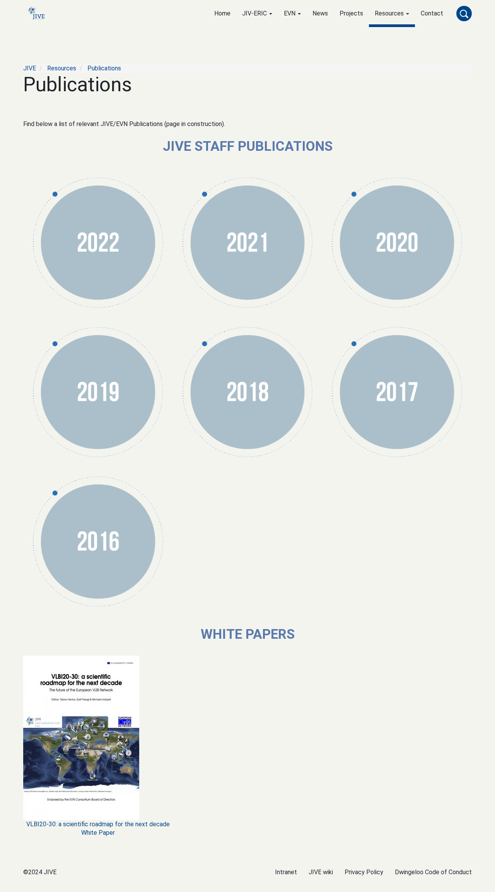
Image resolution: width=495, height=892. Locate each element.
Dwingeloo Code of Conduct (433, 872)
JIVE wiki (321, 872)
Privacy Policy (364, 872)
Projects (351, 13)
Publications (104, 68)
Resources (390, 13)
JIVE (29, 68)
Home (222, 13)
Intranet (286, 872)
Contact (432, 13)
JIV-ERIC (255, 13)
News (320, 13)
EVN (290, 13)
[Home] (41, 13)
